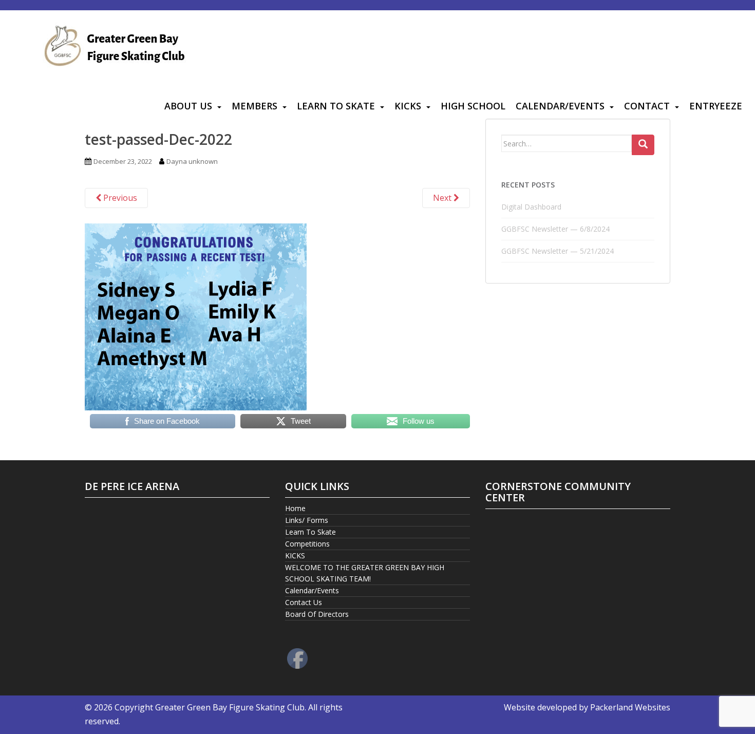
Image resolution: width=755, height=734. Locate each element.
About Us (188, 105)
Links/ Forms (306, 520)
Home (295, 508)
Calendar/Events (560, 105)
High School (473, 105)
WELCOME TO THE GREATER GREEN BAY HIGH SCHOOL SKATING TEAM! (364, 573)
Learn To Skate (336, 105)
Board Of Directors (317, 614)
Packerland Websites (630, 707)
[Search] (643, 145)
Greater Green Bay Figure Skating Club (230, 707)
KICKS (407, 105)
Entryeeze (715, 105)
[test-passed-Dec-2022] (196, 316)
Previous (119, 197)
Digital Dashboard (531, 207)
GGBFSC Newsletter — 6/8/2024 (555, 229)
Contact (647, 105)
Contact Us (303, 602)
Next (443, 197)
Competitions (307, 544)
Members (254, 105)
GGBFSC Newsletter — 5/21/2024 (557, 251)
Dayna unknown (192, 161)
